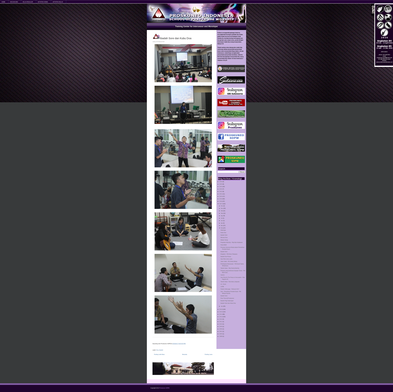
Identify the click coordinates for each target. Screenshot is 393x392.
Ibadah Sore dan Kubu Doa (228, 303)
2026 (220, 181)
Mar (222, 225)
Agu (222, 215)
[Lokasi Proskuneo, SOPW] (231, 151)
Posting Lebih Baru (159, 354)
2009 (220, 326)
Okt (222, 211)
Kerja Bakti (224, 245)
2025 (220, 184)
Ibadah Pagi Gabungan (227, 300)
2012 (220, 319)
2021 (220, 194)
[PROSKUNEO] (231, 128)
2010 (220, 324)
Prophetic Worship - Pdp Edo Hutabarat (231, 242)
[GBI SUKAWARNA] (231, 83)
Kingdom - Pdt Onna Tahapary (229, 254)
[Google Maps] (231, 162)
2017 (220, 203)
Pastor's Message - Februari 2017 (230, 289)
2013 (220, 316)
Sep (222, 213)
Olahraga (223, 230)
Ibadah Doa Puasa (226, 256)
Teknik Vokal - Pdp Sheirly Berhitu (230, 268)
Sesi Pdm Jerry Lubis (226, 259)
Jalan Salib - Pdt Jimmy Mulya (229, 261)
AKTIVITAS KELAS (58, 2)
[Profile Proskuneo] (231, 117)
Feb (222, 228)
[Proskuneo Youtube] (231, 105)
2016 (220, 309)
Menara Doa (224, 237)
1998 (220, 336)
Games (223, 275)
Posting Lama (208, 354)
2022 (220, 191)
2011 (220, 321)
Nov (222, 208)
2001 (220, 331)
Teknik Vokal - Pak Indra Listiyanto (230, 281)
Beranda (184, 354)
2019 (220, 199)
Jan (222, 306)
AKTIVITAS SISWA (43, 2)
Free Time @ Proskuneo (227, 298)
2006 (220, 329)
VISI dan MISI (14, 2)
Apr (222, 223)
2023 (220, 189)
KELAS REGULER (28, 2)
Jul (222, 218)
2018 (220, 201)
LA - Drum (223, 284)
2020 (220, 196)
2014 (220, 314)
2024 (220, 186)
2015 (220, 312)
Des (222, 206)
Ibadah (161, 350)
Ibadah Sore (224, 235)
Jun (222, 220)
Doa (157, 350)
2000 (220, 334)
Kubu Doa (223, 232)
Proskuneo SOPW (164, 388)
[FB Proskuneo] (231, 140)
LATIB (222, 286)
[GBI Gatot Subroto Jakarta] (231, 71)
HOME (3, 2)
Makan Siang (224, 240)
